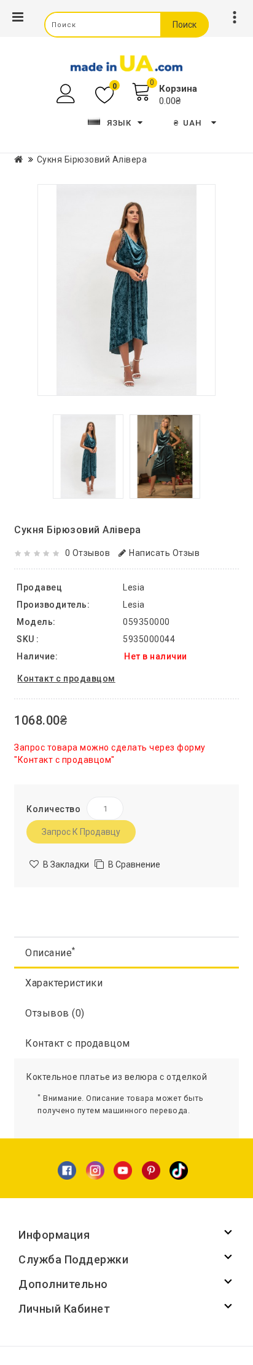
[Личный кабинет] (67, 94)
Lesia (134, 605)
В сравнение (134, 864)
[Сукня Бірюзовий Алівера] (126, 290)
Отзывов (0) (55, 1013)
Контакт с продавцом (77, 1043)
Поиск (185, 25)
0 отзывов (88, 553)
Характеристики (64, 983)
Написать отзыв (164, 553)
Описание (50, 952)
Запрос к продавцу (81, 832)
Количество (53, 809)
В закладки (66, 864)
